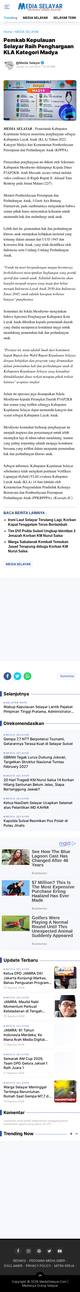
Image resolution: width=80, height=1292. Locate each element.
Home (8, 32)
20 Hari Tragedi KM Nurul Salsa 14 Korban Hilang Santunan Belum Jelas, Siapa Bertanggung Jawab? (39, 784)
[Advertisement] (40, 620)
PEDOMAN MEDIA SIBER (47, 1260)
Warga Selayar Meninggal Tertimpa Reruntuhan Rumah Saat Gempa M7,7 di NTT (26, 1092)
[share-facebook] (7, 676)
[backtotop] (40, 1276)
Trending (10, 18)
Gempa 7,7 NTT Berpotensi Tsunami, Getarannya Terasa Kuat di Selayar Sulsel (38, 741)
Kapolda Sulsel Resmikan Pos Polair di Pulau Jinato (36, 823)
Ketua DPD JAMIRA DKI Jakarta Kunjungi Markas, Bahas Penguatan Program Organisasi (26, 978)
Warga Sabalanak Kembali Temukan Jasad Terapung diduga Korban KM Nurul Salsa (38, 546)
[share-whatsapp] (27, 676)
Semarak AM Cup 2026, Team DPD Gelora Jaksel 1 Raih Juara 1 (26, 1063)
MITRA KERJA (64, 1266)
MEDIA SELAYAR (35, 18)
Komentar (67, 676)
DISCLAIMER (13, 1266)
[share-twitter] (17, 676)
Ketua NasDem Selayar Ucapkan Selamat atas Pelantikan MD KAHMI (38, 805)
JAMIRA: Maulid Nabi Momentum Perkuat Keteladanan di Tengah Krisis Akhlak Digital (23, 1006)
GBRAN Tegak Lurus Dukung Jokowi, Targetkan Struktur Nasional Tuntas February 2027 (35, 762)
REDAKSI (19, 1260)
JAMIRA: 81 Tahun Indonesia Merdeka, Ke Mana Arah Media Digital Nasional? (24, 1035)
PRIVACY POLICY (38, 1266)
